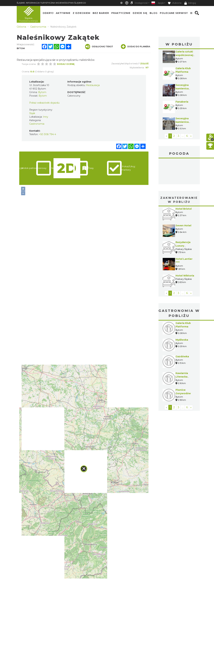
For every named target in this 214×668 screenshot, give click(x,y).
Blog (153, 13)
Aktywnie (63, 13)
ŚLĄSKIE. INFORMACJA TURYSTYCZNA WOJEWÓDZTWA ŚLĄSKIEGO (51, 3)
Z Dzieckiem (81, 13)
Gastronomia (36, 123)
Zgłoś (144, 63)
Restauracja (93, 85)
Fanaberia (182, 101)
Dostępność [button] (141, 3)
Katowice (179, 171)
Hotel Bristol (184, 208)
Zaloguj (192, 3)
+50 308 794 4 (47, 134)
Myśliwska (182, 339)
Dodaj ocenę (66, 64)
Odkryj (48, 13)
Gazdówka (182, 356)
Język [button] (161, 3)
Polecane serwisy (174, 13)
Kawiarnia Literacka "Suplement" (184, 377)
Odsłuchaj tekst (102, 46)
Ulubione (176, 3)
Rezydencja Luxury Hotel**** (183, 246)
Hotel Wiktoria (185, 275)
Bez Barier (101, 13)
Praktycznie (120, 13)
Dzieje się (140, 13)
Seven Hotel (183, 225)
